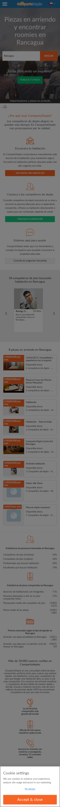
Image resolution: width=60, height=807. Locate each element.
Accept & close (30, 800)
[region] (30, 786)
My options (30, 789)
